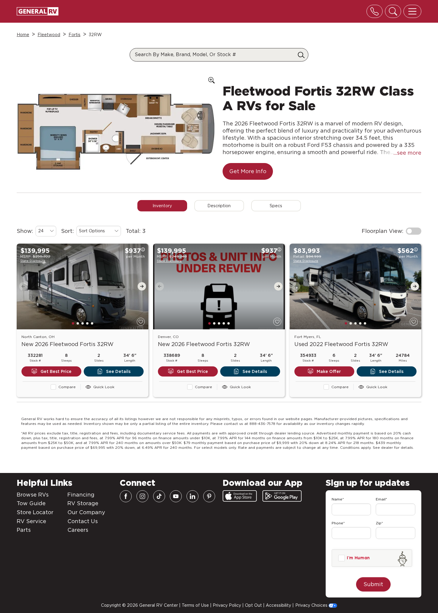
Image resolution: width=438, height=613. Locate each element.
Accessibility (278, 605)
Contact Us (82, 521)
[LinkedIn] (192, 496)
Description (219, 205)
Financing (80, 494)
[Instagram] (142, 496)
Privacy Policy (227, 605)
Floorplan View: (382, 231)
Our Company (86, 512)
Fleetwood (49, 34)
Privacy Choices (312, 605)
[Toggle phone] (374, 11)
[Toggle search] (393, 11)
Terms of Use (195, 605)
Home (23, 34)
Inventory (162, 205)
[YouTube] (176, 496)
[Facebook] (126, 496)
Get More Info (247, 171)
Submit (373, 584)
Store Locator (35, 512)
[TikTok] (159, 496)
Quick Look (103, 387)
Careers (77, 530)
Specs (276, 205)
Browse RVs (33, 494)
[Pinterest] (209, 496)
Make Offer (329, 371)
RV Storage (82, 503)
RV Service (31, 521)
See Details (118, 371)
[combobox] (46, 231)
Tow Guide (31, 503)
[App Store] (240, 496)
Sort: (67, 231)
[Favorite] (141, 322)
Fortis (74, 34)
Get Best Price (56, 371)
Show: (25, 231)
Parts (24, 530)
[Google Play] (282, 496)
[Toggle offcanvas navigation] (412, 11)
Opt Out (253, 605)
